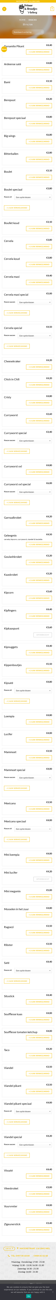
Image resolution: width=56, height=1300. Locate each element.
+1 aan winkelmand (17, 208)
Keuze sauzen (9, 302)
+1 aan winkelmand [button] (39, 52)
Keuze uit (8, 197)
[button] (4, 9)
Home (22, 20)
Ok (28, 1296)
